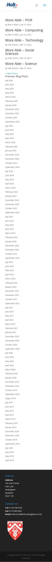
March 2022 (10, 278)
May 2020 (9, 361)
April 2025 (9, 138)
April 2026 (9, 92)
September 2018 (12, 444)
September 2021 (12, 303)
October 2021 (11, 299)
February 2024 (11, 192)
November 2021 (12, 295)
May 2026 (9, 88)
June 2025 (9, 130)
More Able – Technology (24, 40)
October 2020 (11, 344)
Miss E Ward (13, 24)
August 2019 (10, 398)
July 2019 (9, 402)
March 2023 (10, 233)
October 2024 (11, 163)
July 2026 (9, 80)
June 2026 (9, 84)
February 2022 (11, 282)
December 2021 (12, 291)
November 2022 (12, 249)
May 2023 (9, 225)
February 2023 (11, 237)
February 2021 (11, 328)
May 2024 (9, 179)
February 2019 (11, 423)
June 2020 (9, 357)
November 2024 (12, 159)
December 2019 (12, 382)
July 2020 (9, 353)
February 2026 (11, 101)
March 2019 (10, 419)
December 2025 (12, 109)
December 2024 (12, 154)
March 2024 (10, 188)
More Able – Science (21, 63)
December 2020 (12, 336)
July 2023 (9, 216)
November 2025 (12, 113)
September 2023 (12, 212)
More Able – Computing (24, 30)
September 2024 (12, 167)
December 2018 (12, 431)
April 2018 (9, 460)
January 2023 (10, 241)
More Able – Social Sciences (19, 52)
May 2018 (9, 456)
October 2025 (11, 117)
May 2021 (9, 315)
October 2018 (11, 439)
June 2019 (9, 406)
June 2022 (9, 266)
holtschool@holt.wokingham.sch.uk (26, 514)
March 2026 (10, 97)
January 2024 (10, 196)
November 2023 (12, 204)
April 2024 (9, 183)
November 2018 (12, 435)
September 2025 (12, 121)
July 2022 (9, 262)
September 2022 (12, 258)
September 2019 (12, 394)
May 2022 (9, 270)
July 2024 (9, 171)
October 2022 (11, 254)
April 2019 (9, 415)
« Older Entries (11, 73)
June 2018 (9, 452)
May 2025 (9, 134)
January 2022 (10, 287)
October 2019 (11, 390)
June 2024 (9, 175)
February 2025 (11, 146)
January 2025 (10, 150)
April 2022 (9, 274)
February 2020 (11, 373)
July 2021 (9, 307)
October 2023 (11, 208)
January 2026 (10, 105)
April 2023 (9, 229)
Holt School (13, 44)
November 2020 (12, 340)
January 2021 (10, 332)
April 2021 (9, 320)
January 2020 (10, 377)
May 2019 (9, 411)
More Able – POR (18, 20)
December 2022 (12, 245)
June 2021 (9, 311)
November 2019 (12, 386)
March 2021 (10, 324)
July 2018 (9, 448)
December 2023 (12, 200)
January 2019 (10, 427)
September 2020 (12, 349)
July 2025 (9, 126)
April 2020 (9, 365)
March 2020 (10, 369)
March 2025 (10, 142)
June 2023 (9, 221)
